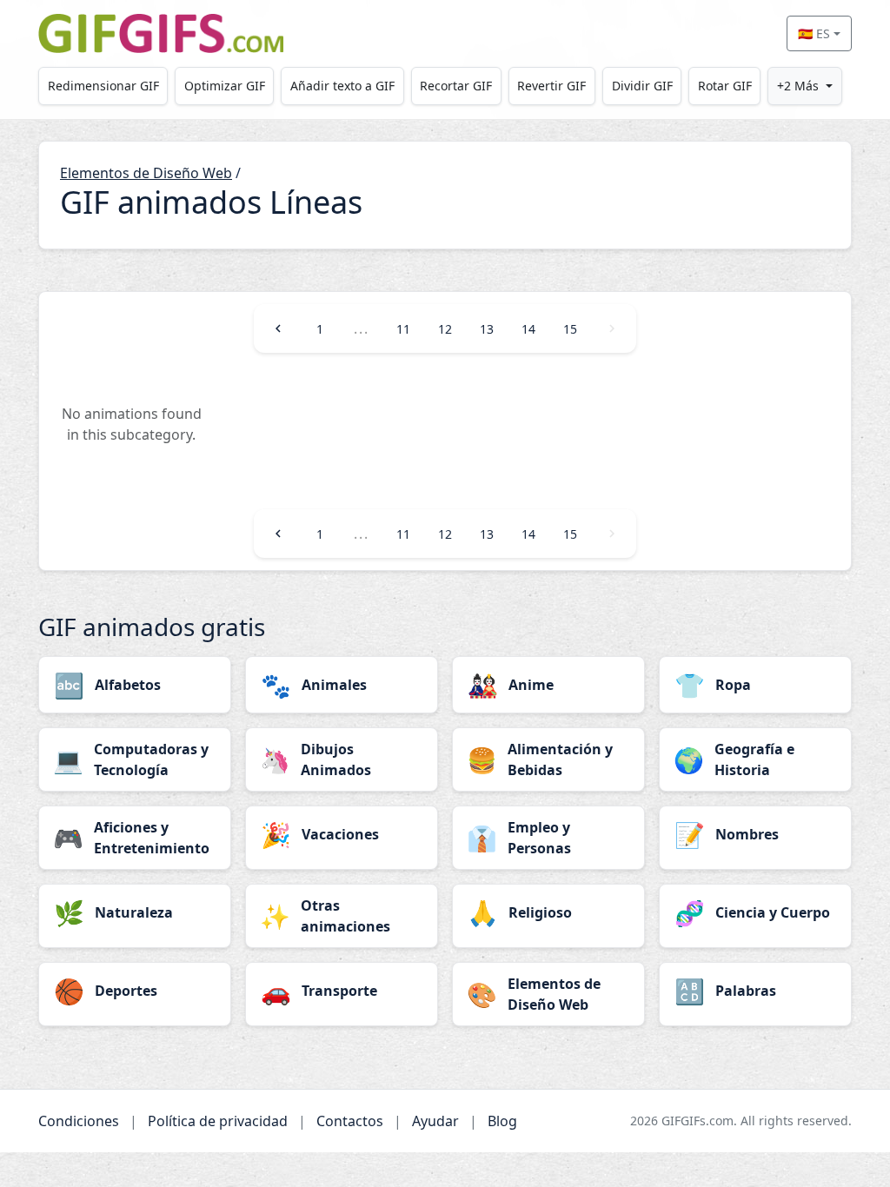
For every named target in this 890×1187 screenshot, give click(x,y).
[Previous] (278, 328)
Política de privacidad (218, 1121)
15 (570, 329)
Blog (502, 1121)
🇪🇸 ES (814, 33)
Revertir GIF (551, 85)
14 (528, 329)
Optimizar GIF (224, 85)
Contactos (349, 1121)
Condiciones (78, 1121)
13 (487, 329)
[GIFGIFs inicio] (160, 33)
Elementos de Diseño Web (146, 172)
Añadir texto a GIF (342, 85)
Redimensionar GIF (103, 85)
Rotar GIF (725, 85)
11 (403, 329)
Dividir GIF (642, 85)
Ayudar (435, 1121)
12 (445, 329)
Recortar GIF (456, 85)
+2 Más (798, 85)
